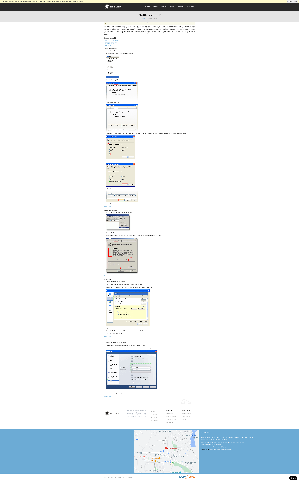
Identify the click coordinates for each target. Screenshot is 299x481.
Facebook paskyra (205, 449)
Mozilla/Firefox (109, 43)
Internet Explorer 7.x (111, 40)
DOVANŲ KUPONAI (186, 416)
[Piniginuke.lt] (110, 7)
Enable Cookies (149, 15)
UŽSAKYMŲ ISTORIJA (171, 419)
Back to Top (107, 206)
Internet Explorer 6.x (111, 42)
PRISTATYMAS (154, 414)
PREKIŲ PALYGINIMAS (171, 416)
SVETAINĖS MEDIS (155, 420)
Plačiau (295, 1)
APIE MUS (153, 411)
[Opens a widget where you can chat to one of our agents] (293, 478)
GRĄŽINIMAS (154, 417)
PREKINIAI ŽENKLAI (186, 413)
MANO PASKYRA (169, 413)
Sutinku (290, 1)
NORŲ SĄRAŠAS (169, 422)
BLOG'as (184, 419)
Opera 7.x (108, 45)
